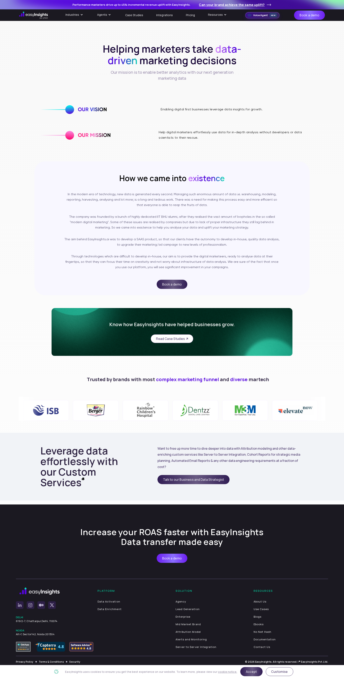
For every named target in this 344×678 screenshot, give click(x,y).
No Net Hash (262, 632)
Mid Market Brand (188, 624)
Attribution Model (188, 632)
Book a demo (309, 15)
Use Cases (261, 609)
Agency (181, 601)
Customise (279, 671)
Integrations (164, 15)
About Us (260, 601)
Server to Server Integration (196, 647)
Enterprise (183, 616)
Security (74, 661)
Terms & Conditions (51, 661)
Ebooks (259, 624)
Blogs (257, 616)
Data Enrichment (110, 609)
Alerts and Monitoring (191, 639)
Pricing (190, 15)
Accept (251, 671)
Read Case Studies (170, 339)
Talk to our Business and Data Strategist (193, 479)
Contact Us (262, 647)
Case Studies (134, 15)
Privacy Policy (24, 661)
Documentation (265, 639)
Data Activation (109, 601)
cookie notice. (227, 672)
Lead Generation (188, 609)
